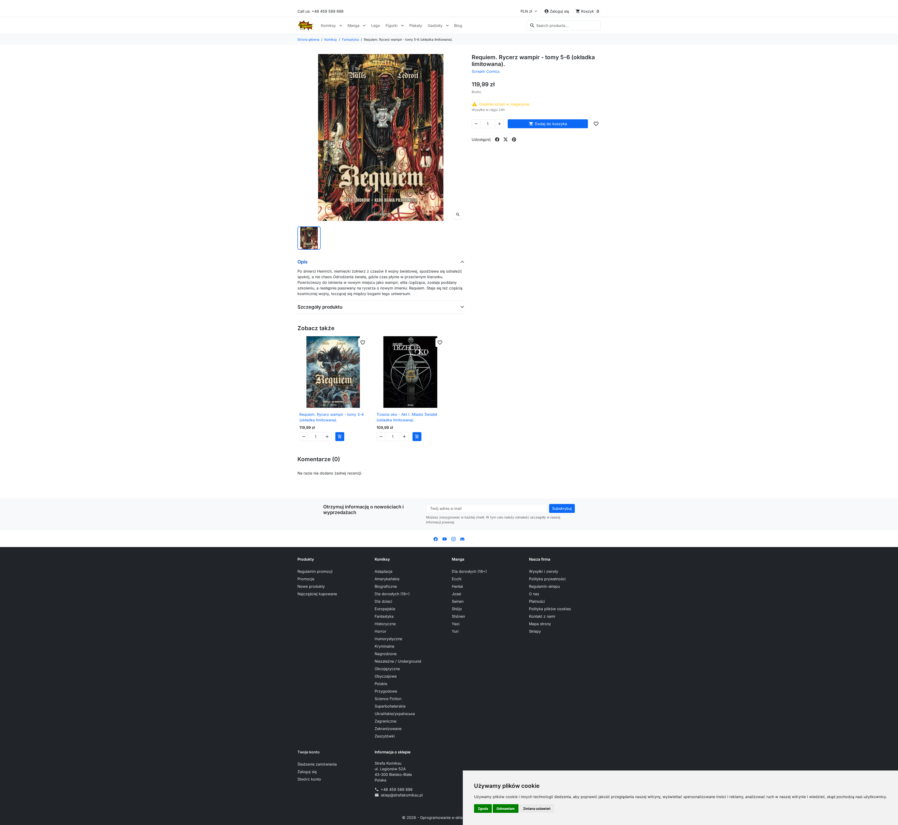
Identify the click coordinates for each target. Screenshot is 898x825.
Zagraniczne (385, 721)
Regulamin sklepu (544, 586)
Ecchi (456, 579)
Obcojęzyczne (387, 668)
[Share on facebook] (497, 139)
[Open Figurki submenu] (402, 25)
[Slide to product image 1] (309, 238)
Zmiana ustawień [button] (536, 808)
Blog (458, 25)
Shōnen (458, 616)
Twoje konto (308, 752)
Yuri (455, 631)
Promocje (305, 579)
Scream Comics (486, 71)
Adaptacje (383, 571)
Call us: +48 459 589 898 (320, 11)
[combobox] (564, 25)
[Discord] (462, 538)
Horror (380, 631)
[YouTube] (445, 538)
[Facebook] (436, 538)
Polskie (381, 683)
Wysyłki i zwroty (543, 571)
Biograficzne (386, 586)
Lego (375, 25)
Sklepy (535, 631)
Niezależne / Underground (398, 661)
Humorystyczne (388, 638)
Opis (302, 262)
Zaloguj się (307, 771)
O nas (534, 593)
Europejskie (385, 608)
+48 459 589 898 (397, 789)
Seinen (457, 601)
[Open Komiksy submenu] (341, 25)
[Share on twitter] (505, 139)
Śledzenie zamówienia (317, 764)
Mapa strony (540, 623)
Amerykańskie (387, 579)
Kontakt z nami (542, 616)
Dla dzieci (383, 601)
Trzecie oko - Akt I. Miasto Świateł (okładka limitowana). (407, 417)
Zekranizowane (388, 728)
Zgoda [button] (483, 808)
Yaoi (456, 623)
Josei (456, 593)
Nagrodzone (386, 653)
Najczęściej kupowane (317, 593)
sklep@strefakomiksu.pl (402, 795)
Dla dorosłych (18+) (392, 593)
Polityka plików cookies (550, 608)
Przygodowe (386, 691)
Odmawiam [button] (505, 808)
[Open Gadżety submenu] (447, 25)
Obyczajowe (386, 676)
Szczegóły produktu (319, 307)
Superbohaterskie (390, 706)
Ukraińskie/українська (395, 713)
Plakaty (415, 25)
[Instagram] (453, 538)
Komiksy (328, 25)
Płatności (537, 601)
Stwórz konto (309, 779)
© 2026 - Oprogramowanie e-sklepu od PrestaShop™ (449, 817)
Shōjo (457, 608)
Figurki (392, 25)
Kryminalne (384, 646)
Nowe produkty (311, 586)
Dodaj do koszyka (548, 123)
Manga (353, 25)
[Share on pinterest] (514, 139)
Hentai (457, 586)
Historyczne (385, 623)
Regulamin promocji (315, 571)
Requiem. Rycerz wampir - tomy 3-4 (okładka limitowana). (331, 417)
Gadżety (435, 25)
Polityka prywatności (547, 579)
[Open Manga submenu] (364, 25)
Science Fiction (388, 698)
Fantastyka (384, 616)
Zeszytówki (385, 736)
